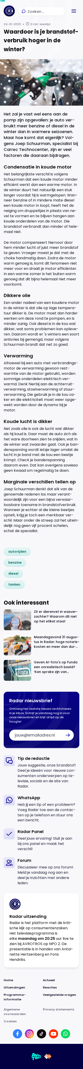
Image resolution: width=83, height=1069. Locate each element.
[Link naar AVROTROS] (36, 1056)
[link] (17, 551)
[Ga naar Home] (9, 10)
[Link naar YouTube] (53, 1033)
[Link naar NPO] (48, 1056)
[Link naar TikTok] (41, 1033)
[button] (73, 10)
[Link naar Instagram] (29, 1033)
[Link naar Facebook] (17, 1033)
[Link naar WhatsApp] (65, 1033)
